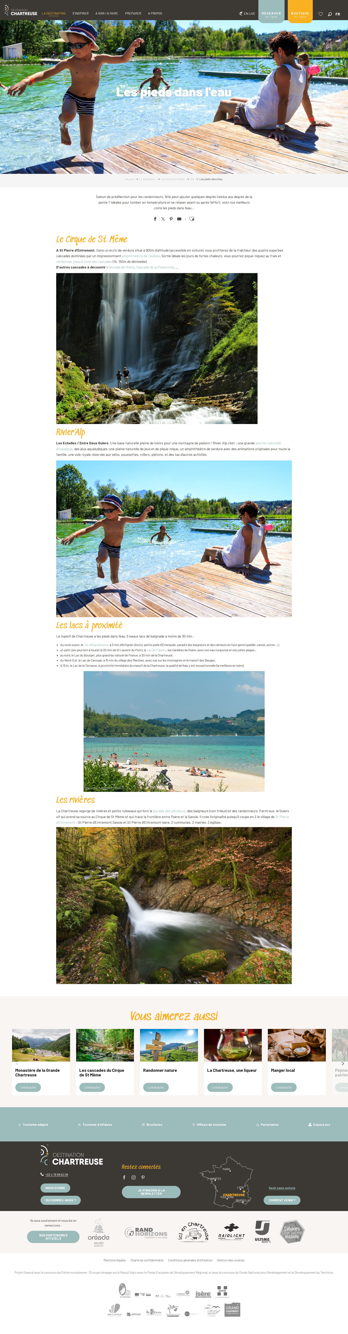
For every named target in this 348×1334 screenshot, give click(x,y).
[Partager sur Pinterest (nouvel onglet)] (171, 219)
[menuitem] (21, 10)
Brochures (154, 1124)
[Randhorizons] (146, 1232)
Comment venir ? (282, 1200)
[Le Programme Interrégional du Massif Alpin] (143, 1295)
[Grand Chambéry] (232, 1309)
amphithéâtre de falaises (141, 256)
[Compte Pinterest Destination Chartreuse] (143, 1177)
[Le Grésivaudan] (134, 1314)
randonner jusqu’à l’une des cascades (84, 261)
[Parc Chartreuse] (125, 1290)
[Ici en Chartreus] (193, 1232)
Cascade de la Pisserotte (155, 267)
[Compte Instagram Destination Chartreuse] (133, 1177)
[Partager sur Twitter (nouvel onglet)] (163, 219)
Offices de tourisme (211, 1124)
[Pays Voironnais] (154, 1313)
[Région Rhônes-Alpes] (183, 1293)
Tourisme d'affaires (97, 1124)
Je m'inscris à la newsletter (151, 1191)
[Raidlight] (231, 1232)
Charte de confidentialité (147, 1260)
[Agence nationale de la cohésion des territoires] (163, 1296)
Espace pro (321, 1124)
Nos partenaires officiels (53, 1236)
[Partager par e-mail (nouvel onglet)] (179, 219)
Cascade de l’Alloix (121, 267)
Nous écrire (55, 1188)
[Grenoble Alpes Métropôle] (173, 1310)
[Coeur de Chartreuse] (115, 1310)
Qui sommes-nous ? (61, 1200)
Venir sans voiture (282, 1188)
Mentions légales (115, 1260)
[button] (330, 14)
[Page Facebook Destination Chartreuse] (124, 1177)
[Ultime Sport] (263, 1232)
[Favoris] (321, 14)
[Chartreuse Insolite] (292, 1232)
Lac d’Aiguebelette (96, 645)
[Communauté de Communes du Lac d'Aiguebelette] (192, 1314)
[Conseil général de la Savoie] (222, 1292)
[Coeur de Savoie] (212, 1311)
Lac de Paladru (156, 650)
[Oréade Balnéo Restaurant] (99, 1232)
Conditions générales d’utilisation (190, 1260)
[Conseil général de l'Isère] (203, 1294)
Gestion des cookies (230, 1260)
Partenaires (269, 1124)
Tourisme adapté (35, 1124)
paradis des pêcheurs (169, 811)
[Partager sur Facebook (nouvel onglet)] (155, 219)
